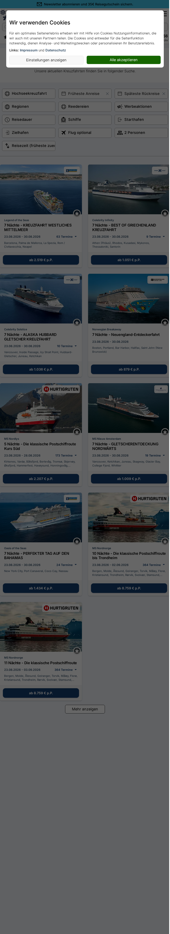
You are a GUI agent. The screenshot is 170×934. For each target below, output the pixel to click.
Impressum (29, 50)
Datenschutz (55, 50)
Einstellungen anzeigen (46, 60)
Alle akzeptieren (124, 60)
